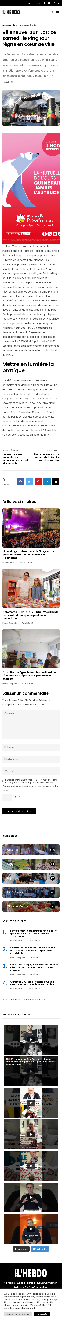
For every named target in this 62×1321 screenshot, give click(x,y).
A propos (9, 1282)
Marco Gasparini (9, 623)
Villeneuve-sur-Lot (28, 25)
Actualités (6, 25)
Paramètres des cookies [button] (18, 1314)
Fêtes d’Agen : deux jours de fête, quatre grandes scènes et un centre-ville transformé (28, 554)
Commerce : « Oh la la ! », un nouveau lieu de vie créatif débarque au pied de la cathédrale (30, 615)
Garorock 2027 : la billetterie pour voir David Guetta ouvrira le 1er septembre (32, 983)
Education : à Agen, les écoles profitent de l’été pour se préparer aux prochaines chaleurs (29, 675)
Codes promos (26, 1282)
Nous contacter (47, 1282)
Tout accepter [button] (41, 1314)
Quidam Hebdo (9, 562)
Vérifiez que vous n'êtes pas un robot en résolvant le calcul (30, 788)
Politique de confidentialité (30, 1287)
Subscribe (42, 1249)
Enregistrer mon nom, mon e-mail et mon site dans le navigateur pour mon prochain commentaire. (31, 781)
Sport (15, 25)
